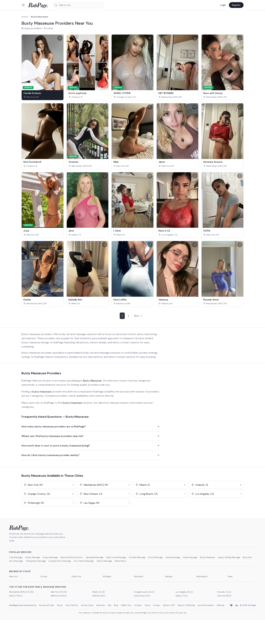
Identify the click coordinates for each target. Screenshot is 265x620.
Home (24, 16)
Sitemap (221, 605)
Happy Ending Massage (229, 557)
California (76, 576)
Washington (201, 576)
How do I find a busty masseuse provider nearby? (50, 455)
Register (236, 5)
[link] (42, 97)
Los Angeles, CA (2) (184, 592)
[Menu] (23, 5)
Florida (43, 576)
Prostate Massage (137, 557)
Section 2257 (169, 605)
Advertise (100, 605)
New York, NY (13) (59, 592)
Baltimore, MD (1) (59, 595)
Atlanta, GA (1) (98, 595)
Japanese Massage (94, 557)
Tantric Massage (104, 561)
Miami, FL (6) (98, 592)
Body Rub (247, 557)
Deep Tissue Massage (116, 557)
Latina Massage (172, 557)
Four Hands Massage (84, 561)
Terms (147, 605)
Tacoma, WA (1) (224, 595)
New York (13, 576)
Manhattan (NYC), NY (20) (21, 592)
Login (223, 5)
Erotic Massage (155, 557)
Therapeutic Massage (36, 561)
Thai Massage (15, 557)
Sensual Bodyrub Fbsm (72, 557)
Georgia (168, 576)
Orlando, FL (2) (224, 592)
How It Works (72, 605)
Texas (230, 576)
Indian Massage (32, 557)
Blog (116, 605)
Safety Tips (126, 605)
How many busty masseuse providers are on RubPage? (53, 426)
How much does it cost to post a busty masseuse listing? (55, 445)
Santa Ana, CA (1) (142, 595)
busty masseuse (41, 391)
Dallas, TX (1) (182, 595)
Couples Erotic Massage (59, 561)
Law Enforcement (206, 605)
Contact (138, 605)
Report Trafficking (186, 605)
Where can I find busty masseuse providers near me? (52, 436)
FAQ (109, 605)
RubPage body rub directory (22, 605)
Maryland (138, 576)
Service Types (87, 605)
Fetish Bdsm (120, 561)
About (60, 605)
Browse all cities (46, 605)
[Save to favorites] (59, 38)
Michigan (107, 576)
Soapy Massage (50, 557)
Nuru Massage (16, 561)
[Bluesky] (231, 605)
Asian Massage (190, 557)
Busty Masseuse (92, 380)
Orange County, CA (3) (144, 592)
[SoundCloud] (236, 605)
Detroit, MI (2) (15, 595)
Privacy (156, 605)
